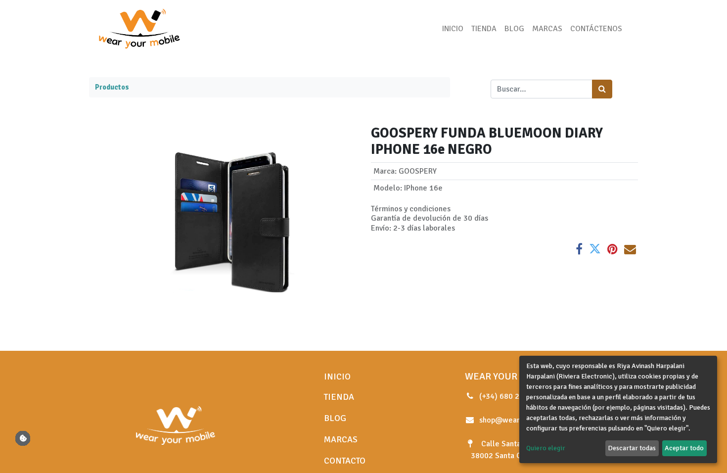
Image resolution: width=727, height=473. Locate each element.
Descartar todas (632, 448)
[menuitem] (452, 29)
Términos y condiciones (411, 209)
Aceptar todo (684, 448)
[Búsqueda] (602, 89)
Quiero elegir (545, 448)
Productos (112, 87)
